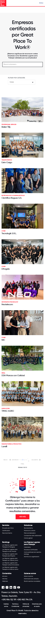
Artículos (4, 576)
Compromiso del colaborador (33, 535)
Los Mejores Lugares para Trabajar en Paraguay (9, 546)
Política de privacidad (26, 605)
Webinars (5, 581)
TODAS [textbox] (12, 82)
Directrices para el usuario (37, 605)
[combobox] (21, 82)
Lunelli (4, 446)
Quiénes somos (6, 605)
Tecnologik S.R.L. (9, 233)
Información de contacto (31, 578)
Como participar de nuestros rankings (32, 553)
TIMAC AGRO (8, 411)
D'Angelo (6, 269)
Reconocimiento (7, 533)
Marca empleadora (29, 533)
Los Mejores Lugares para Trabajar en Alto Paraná (9, 550)
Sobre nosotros (28, 576)
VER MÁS (22, 517)
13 (28, 461)
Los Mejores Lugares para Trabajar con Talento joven (10, 559)
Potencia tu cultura (29, 530)
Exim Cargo (7, 162)
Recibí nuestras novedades (32, 581)
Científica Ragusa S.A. (12, 198)
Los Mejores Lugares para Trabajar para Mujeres (9, 555)
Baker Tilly (6, 127)
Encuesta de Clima (8, 528)
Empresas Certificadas (31, 549)
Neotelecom (7, 304)
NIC (3, 340)
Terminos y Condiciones (15, 605)
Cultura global (28, 538)
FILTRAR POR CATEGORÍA (16, 78)
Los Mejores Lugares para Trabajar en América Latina (10, 568)
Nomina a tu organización (31, 556)
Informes (4, 578)
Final (22, 464)
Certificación (6, 530)
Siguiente (35, 460)
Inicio (6, 460)
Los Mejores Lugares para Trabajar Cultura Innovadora (10, 564)
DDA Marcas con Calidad (13, 375)
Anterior (15, 460)
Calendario (27, 547)
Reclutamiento (28, 528)
